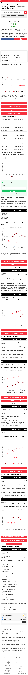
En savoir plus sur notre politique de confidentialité (11, 193)
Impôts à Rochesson (6, 591)
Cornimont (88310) (6, 569)
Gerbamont (13, 15)
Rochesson (4, 576)
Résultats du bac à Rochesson (8, 607)
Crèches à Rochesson (6, 592)
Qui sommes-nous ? (7, 657)
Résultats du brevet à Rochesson (9, 609)
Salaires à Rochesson (6, 587)
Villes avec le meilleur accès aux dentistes (14, 330)
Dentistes (17, 55)
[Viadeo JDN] (20, 671)
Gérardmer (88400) (6, 568)
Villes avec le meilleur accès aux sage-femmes (14, 536)
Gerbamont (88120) (6, 564)
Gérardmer (3, 16)
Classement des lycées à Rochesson (10, 583)
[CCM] (7, 666)
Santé (4, 617)
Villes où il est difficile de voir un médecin (14, 264)
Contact (13, 657)
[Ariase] (7, 673)
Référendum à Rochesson (7, 601)
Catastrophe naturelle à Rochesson (9, 581)
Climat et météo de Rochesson (8, 586)
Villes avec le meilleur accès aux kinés (14, 468)
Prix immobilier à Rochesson (8, 597)
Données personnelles (7, 658)
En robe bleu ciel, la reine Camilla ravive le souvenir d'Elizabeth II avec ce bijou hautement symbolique (13, 637)
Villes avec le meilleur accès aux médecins (14, 261)
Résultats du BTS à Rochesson (8, 611)
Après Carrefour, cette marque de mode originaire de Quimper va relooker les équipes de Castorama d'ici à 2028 (14, 650)
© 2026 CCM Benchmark (20, 660)
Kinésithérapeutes (19, 59)
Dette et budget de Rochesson (8, 589)
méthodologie (13, 33)
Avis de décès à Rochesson (8, 578)
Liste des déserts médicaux (14, 103)
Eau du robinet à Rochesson (8, 599)
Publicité (17, 657)
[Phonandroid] (20, 673)
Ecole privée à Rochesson (7, 594)
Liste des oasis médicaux (14, 106)
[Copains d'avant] (7, 671)
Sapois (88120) (5, 563)
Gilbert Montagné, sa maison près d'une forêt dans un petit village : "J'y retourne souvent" (13, 632)
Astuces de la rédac (7, 619)
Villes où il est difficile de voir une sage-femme (14, 540)
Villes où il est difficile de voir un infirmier (14, 400)
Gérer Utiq (23, 658)
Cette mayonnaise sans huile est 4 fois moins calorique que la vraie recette (12, 641)
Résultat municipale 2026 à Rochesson (10, 606)
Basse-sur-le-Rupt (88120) (7, 566)
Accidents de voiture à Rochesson (9, 584)
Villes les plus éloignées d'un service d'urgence (14, 110)
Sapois (8, 15)
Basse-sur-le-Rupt (21, 15)
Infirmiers (17, 57)
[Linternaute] (7, 668)
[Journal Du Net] (20, 666)
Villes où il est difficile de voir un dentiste (14, 333)
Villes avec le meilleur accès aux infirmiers (14, 397)
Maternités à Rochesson (7, 596)
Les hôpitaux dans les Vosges (14, 113)
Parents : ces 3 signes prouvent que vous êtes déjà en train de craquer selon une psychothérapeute (13, 645)
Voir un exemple (23, 617)
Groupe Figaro (12, 660)
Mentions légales (6, 660)
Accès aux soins (5, 55)
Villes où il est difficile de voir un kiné (14, 471)
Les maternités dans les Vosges (14, 543)
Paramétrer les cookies (16, 658)
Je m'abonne (13, 191)
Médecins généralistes (7, 60)
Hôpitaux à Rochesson (7, 579)
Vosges (16, 3)
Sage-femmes (18, 60)
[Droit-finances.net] (20, 668)
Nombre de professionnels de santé (7, 58)
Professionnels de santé (8, 3)
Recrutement (21, 657)
